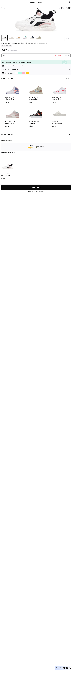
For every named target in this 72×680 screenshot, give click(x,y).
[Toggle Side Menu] (2, 2)
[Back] (3, 7)
